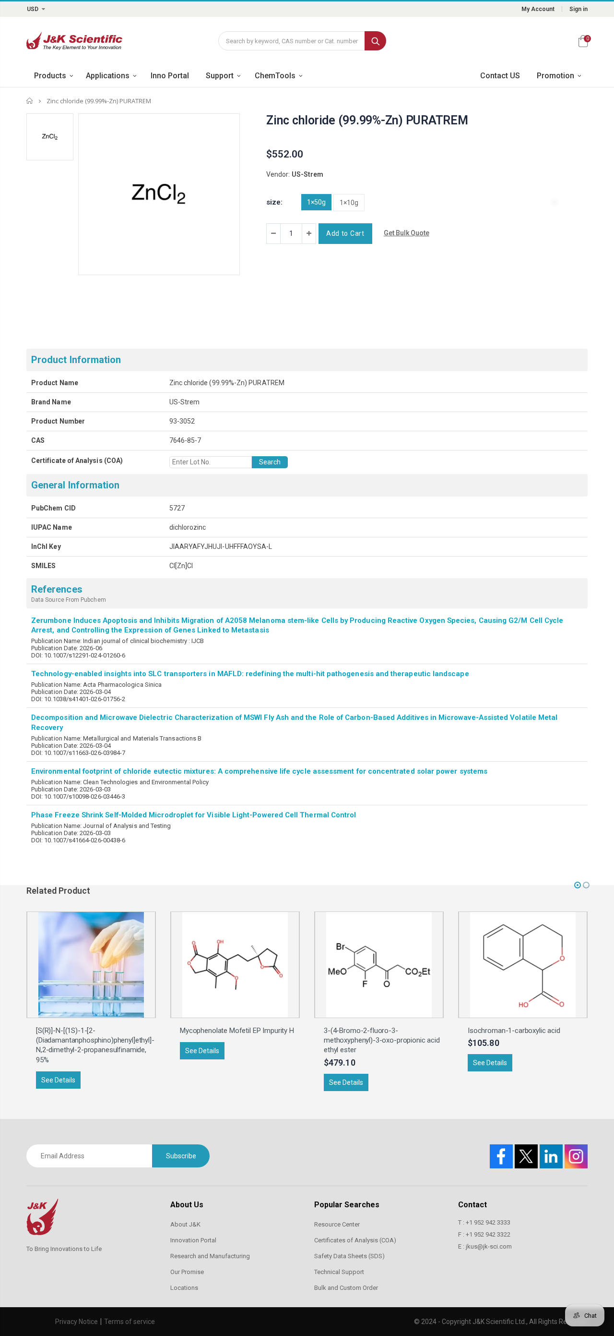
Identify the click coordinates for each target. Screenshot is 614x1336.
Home (30, 101)
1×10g (349, 202)
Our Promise (187, 1271)
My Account (538, 9)
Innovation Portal (193, 1240)
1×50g (316, 202)
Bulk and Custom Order (346, 1287)
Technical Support (339, 1271)
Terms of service (129, 1321)
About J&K (185, 1224)
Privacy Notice (76, 1321)
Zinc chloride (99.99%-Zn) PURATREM (367, 120)
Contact (472, 1204)
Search (375, 40)
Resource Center (337, 1224)
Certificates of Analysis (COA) (355, 1240)
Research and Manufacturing (210, 1256)
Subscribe (181, 1156)
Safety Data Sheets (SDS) (349, 1256)
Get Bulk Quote (406, 233)
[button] (577, 885)
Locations (184, 1287)
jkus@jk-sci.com (489, 1246)
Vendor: (278, 174)
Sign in (578, 9)
